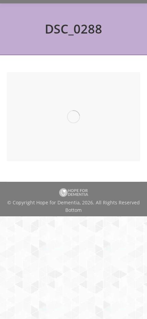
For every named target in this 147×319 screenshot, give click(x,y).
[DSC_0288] (73, 116)
